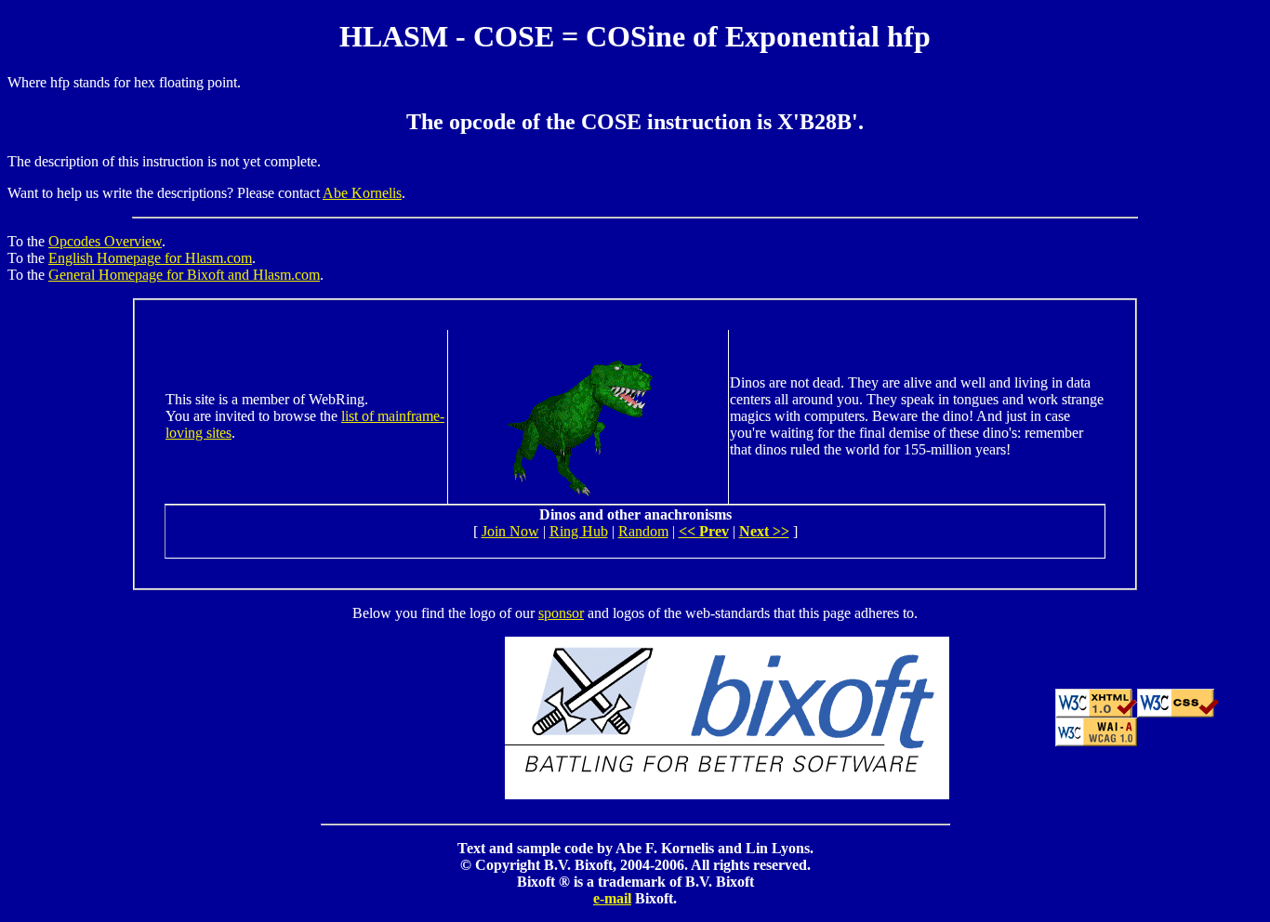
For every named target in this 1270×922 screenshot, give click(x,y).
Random (643, 531)
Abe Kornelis (362, 193)
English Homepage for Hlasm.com (150, 258)
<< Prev (704, 531)
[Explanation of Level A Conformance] (1096, 741)
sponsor (561, 613)
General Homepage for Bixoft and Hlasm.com (184, 275)
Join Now (510, 531)
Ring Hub (578, 531)
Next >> (764, 531)
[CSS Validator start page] (1178, 712)
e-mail (612, 898)
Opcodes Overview (105, 241)
